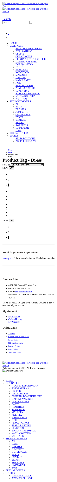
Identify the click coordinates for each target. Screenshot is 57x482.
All (16, 104)
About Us (11, 334)
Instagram (7, 258)
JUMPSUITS (21, 112)
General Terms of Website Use (18, 337)
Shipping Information (15, 343)
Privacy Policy (13, 340)
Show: (5, 168)
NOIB (18, 83)
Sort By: (6, 165)
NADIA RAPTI (23, 80)
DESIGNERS (16, 46)
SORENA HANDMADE (27, 93)
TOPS (18, 130)
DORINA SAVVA (24, 64)
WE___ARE (21, 98)
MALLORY (21, 75)
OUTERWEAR (22, 114)
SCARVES (20, 120)
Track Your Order (14, 353)
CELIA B (20, 53)
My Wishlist (13, 322)
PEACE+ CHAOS (24, 85)
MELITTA (20, 77)
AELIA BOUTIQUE (25, 138)
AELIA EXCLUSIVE (25, 141)
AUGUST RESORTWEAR (28, 48)
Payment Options (14, 346)
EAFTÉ (19, 67)
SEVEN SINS (22, 90)
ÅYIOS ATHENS (23, 51)
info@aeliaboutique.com (23, 292)
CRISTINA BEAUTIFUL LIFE (30, 59)
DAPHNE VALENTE (26, 61)
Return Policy (13, 349)
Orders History (15, 319)
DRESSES (20, 109)
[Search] (31, 23)
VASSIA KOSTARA (25, 96)
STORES (14, 135)
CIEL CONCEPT (23, 56)
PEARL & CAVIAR (25, 88)
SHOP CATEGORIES (20, 101)
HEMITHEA (21, 69)
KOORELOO (22, 72)
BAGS (18, 106)
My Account (14, 316)
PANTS (19, 117)
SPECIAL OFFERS (19, 133)
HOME (13, 43)
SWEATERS (21, 125)
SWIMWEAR (22, 128)
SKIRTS (19, 122)
